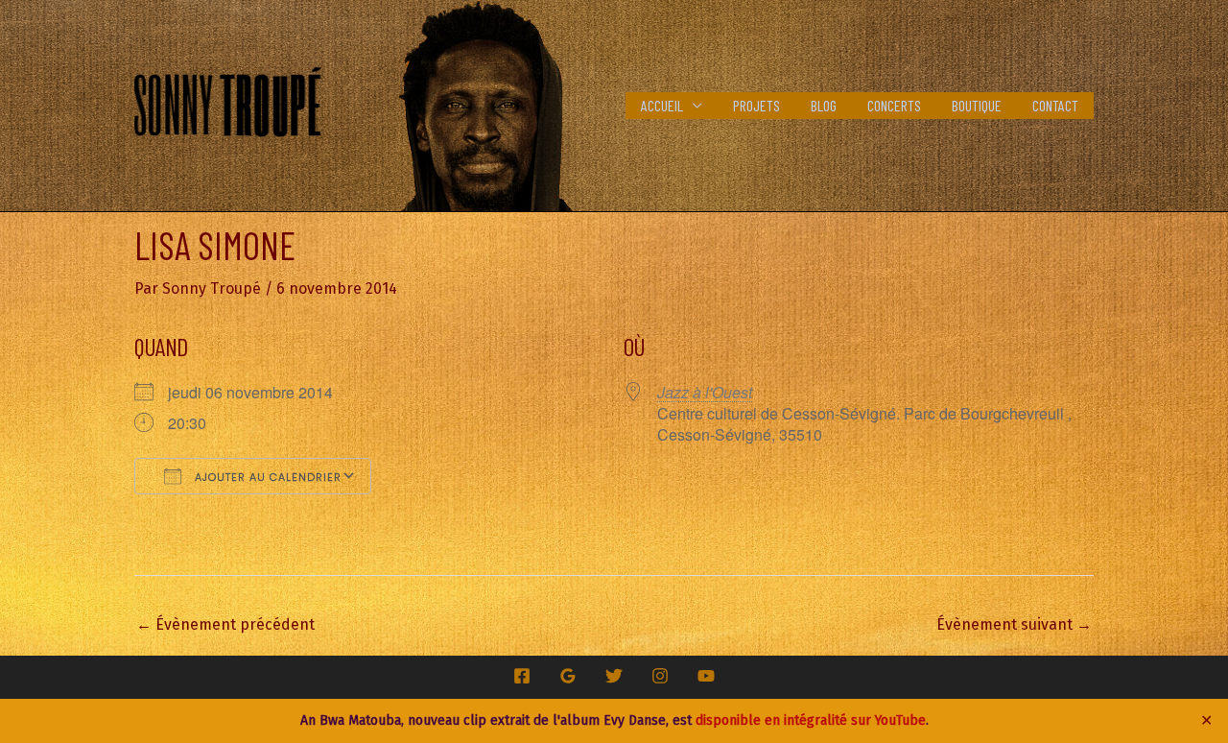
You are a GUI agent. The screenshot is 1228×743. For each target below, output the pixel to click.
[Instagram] (660, 675)
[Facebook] (522, 675)
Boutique (977, 105)
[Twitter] (614, 675)
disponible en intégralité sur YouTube (811, 720)
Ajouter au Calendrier (266, 477)
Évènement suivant (1014, 624)
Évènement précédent (225, 624)
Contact (1055, 105)
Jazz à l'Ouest (704, 392)
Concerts (894, 105)
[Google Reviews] (568, 675)
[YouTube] (706, 675)
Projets (756, 105)
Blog (824, 105)
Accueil (662, 105)
